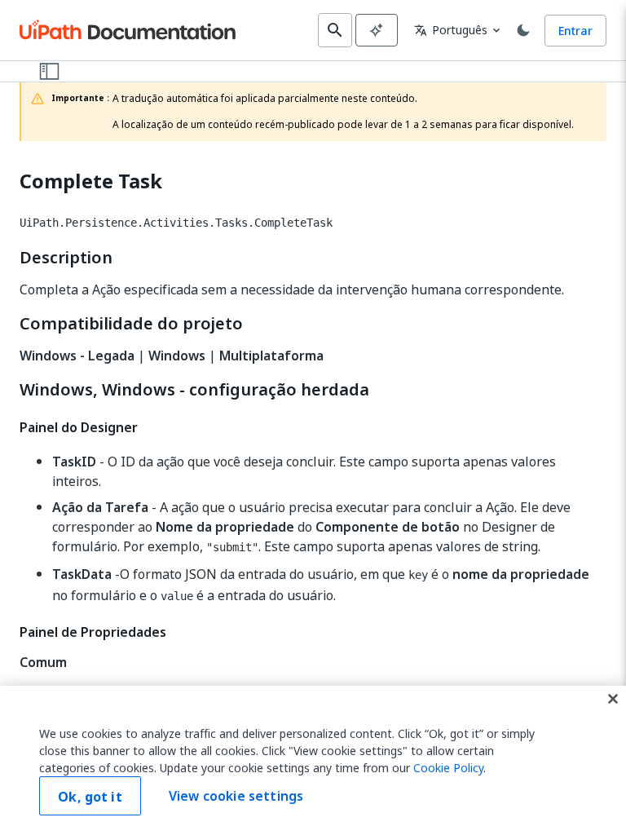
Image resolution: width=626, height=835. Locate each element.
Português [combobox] (450, 29)
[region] (313, 760)
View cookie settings (236, 796)
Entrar (575, 30)
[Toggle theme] (523, 30)
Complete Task (91, 181)
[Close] (613, 699)
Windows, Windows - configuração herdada (194, 389)
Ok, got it (90, 796)
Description (66, 257)
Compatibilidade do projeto (131, 323)
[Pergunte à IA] (376, 30)
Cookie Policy (448, 767)
